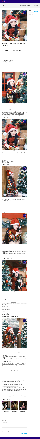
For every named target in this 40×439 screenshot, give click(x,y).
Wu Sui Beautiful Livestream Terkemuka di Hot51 (14, 412)
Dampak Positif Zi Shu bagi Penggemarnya (8, 60)
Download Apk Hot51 (5, 62)
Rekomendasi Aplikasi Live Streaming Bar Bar (8, 63)
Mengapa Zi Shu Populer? (6, 59)
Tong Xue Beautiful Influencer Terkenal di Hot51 (23, 412)
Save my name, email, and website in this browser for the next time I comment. (13, 431)
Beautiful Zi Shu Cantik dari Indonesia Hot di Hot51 (33, 5)
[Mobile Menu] (37, 1)
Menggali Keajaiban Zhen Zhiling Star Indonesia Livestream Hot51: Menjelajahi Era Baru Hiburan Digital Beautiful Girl (6, 413)
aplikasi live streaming (13, 111)
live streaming (11, 200)
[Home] (20, 5)
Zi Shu (7, 67)
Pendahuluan (4, 54)
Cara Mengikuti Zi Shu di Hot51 (7, 61)
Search (30, 10)
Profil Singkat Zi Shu (5, 55)
